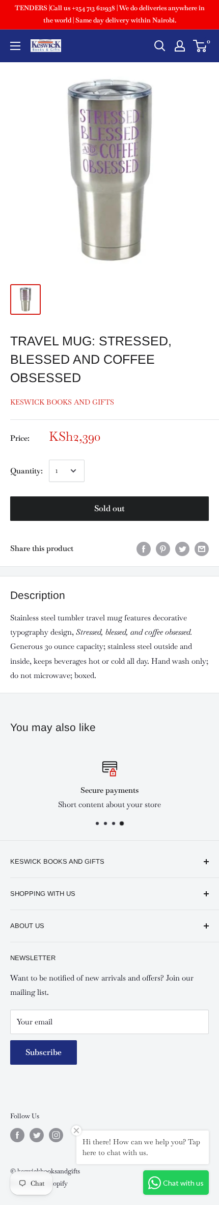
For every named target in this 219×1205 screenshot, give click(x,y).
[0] (200, 46)
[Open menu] (15, 46)
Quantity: (26, 470)
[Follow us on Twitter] (37, 1135)
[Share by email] (202, 549)
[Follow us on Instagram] (56, 1135)
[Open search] (160, 46)
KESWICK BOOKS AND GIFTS (62, 402)
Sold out (109, 508)
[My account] (180, 46)
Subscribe (43, 1052)
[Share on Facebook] (143, 549)
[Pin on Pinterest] (163, 549)
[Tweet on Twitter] (182, 549)
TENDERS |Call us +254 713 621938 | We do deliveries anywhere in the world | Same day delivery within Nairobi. (110, 14)
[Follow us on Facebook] (17, 1135)
